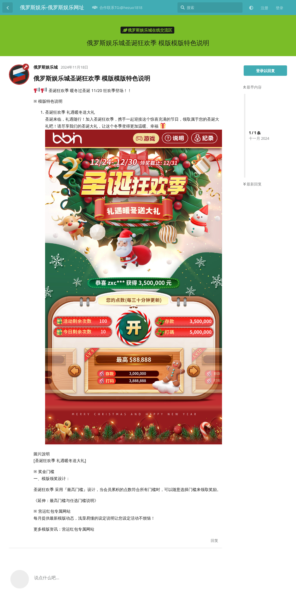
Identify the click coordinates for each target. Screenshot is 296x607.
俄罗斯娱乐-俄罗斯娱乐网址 (52, 7)
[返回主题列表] (7, 7)
